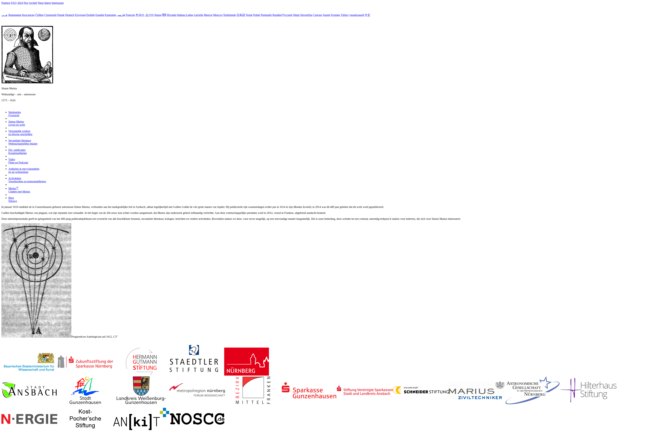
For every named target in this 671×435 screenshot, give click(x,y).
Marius (19, 190)
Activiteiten (27, 180)
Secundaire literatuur (22, 142)
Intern (47, 2)
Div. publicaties (17, 151)
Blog (12, 199)
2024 (20, 2)
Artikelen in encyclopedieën (23, 170)
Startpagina (14, 114)
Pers (26, 2)
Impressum (58, 2)
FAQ (14, 2)
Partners (5, 2)
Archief (33, 2)
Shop (41, 2)
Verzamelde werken (20, 133)
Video (18, 161)
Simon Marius (16, 123)
